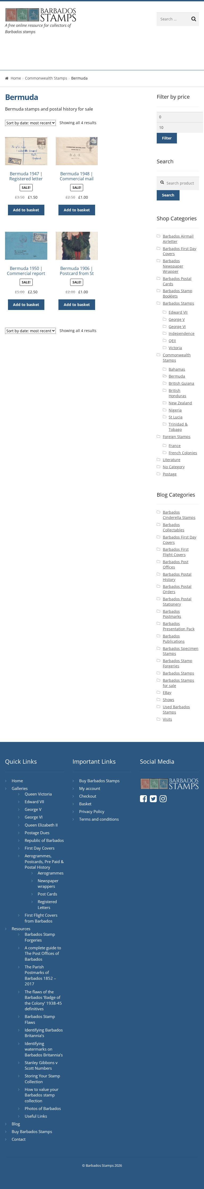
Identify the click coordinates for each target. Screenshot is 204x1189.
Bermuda (177, 376)
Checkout (87, 796)
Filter (167, 138)
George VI (177, 326)
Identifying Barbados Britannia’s (44, 1032)
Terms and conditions (99, 819)
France (175, 445)
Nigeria (175, 410)
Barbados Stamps (178, 303)
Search (168, 195)
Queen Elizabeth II (41, 825)
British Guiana (181, 383)
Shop (15, 62)
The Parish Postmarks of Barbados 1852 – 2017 (40, 975)
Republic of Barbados (44, 840)
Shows (168, 699)
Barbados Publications (174, 638)
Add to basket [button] (26, 209)
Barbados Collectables (173, 527)
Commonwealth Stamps (46, 78)
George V (177, 319)
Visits (167, 719)
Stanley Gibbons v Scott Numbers (41, 1065)
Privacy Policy (91, 811)
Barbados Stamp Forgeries (177, 663)
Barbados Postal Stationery (177, 601)
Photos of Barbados (43, 1108)
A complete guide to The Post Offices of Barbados (43, 953)
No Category (174, 466)
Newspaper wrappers (48, 883)
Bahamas (177, 369)
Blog (106, 47)
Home (16, 47)
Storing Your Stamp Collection (42, 1078)
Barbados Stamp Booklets (177, 293)
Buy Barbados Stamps (32, 1131)
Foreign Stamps (176, 436)
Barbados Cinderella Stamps (179, 515)
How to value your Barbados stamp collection (41, 1095)
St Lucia (175, 416)
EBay (167, 692)
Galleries (40, 47)
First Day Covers (39, 848)
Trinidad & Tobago (178, 427)
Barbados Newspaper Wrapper (173, 266)
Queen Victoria (38, 794)
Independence (181, 333)
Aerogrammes (50, 873)
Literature (171, 459)
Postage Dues (37, 832)
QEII (172, 340)
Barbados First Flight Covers (176, 552)
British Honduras (177, 393)
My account (89, 788)
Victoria (175, 347)
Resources (75, 47)
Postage (170, 474)
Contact (127, 47)
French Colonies (183, 452)
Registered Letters (47, 904)
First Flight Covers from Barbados (41, 918)
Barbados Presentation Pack (178, 626)
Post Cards (47, 894)
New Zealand (180, 402)
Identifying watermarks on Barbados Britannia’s (44, 1049)
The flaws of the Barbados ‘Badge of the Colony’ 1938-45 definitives (43, 1000)
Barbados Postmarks (172, 614)
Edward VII (178, 312)
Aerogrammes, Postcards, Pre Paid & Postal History (44, 861)
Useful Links (36, 1116)
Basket (85, 803)
